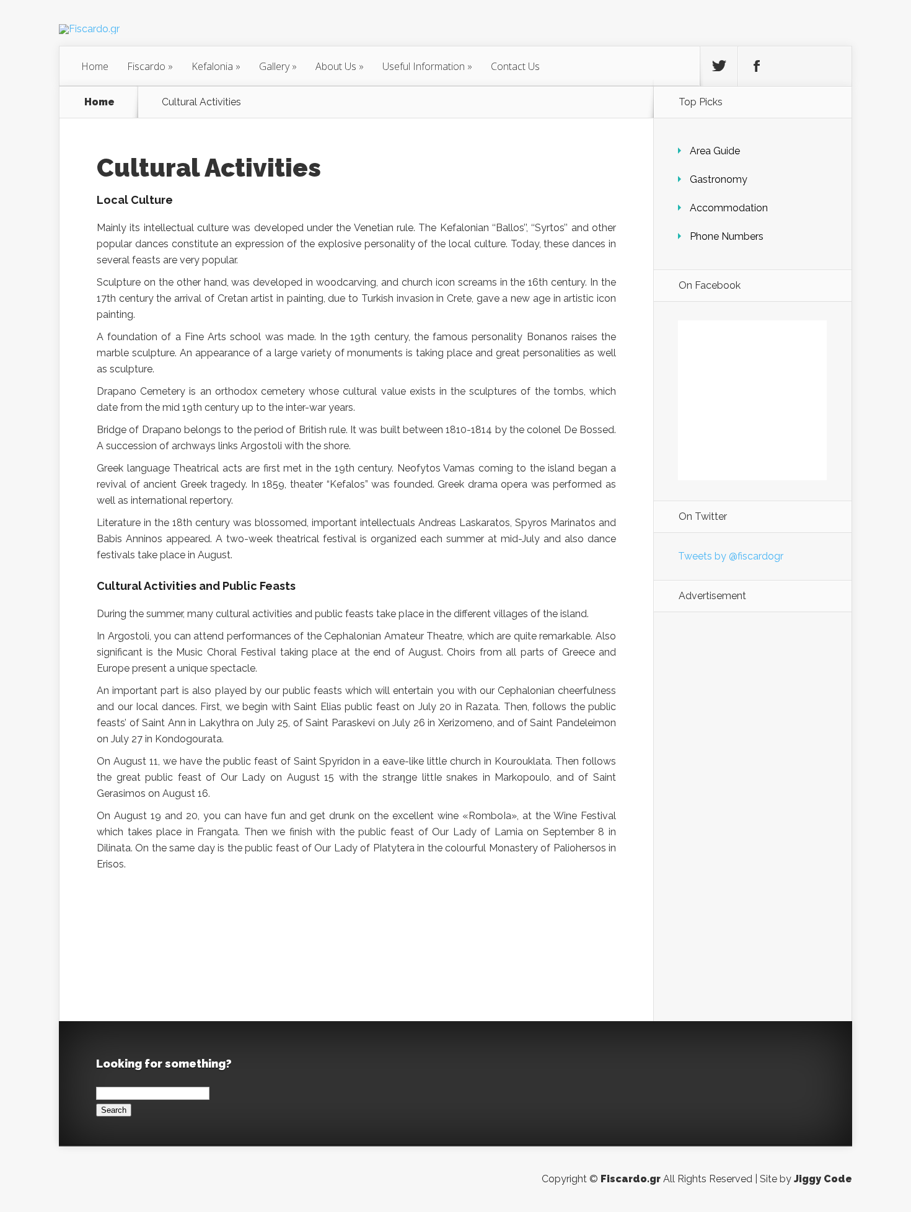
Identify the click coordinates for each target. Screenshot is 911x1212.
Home (94, 66)
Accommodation (729, 208)
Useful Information (427, 66)
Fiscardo (150, 66)
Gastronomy (718, 179)
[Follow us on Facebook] (756, 66)
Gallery (278, 66)
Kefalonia (215, 66)
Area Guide (715, 151)
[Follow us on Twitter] (718, 66)
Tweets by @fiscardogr (730, 556)
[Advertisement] (752, 817)
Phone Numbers (727, 236)
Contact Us (515, 66)
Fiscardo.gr (631, 1179)
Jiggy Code (823, 1179)
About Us (339, 66)
